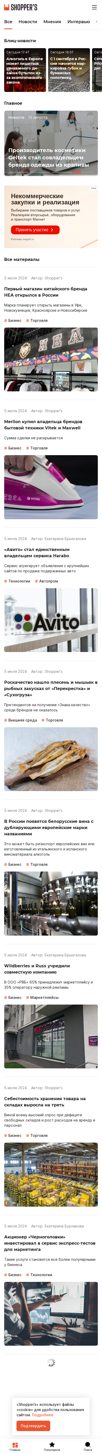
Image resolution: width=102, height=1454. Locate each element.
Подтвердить (33, 1426)
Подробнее (42, 1415)
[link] (25, 71)
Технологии (19, 581)
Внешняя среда (22, 720)
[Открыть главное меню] (94, 7)
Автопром (48, 581)
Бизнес (14, 320)
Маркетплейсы (44, 997)
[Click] (18, 172)
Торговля (39, 320)
